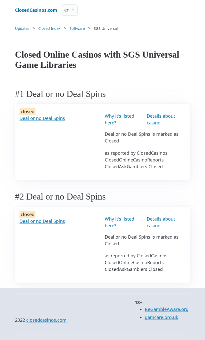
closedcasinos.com (46, 320)
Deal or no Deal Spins (42, 118)
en (67, 10)
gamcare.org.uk (161, 317)
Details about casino (161, 119)
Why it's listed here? (119, 119)
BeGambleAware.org (166, 309)
